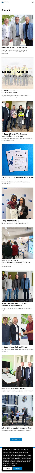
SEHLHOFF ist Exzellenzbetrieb (13, 388)
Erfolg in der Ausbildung (10, 221)
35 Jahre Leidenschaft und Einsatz (15, 347)
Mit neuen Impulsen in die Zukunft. (15, 48)
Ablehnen (8, 468)
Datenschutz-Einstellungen (9, 465)
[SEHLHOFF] (5, 2)
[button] (32, 2)
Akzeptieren (17, 468)
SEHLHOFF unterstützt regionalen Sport (17, 428)
